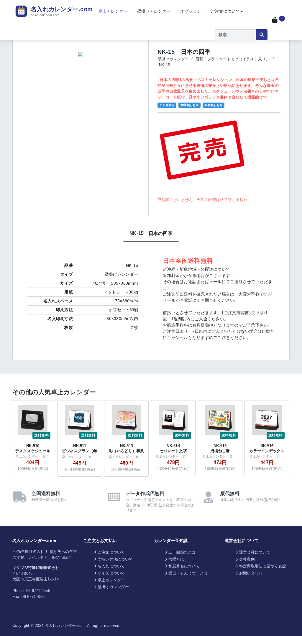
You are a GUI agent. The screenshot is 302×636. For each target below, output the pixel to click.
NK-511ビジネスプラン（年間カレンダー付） (79, 451)
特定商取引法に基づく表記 (262, 566)
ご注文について (225, 11)
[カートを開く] (278, 20)
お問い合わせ (251, 573)
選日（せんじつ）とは (188, 573)
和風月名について (184, 566)
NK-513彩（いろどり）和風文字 (126, 451)
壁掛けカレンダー (154, 11)
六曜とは (176, 559)
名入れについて (111, 566)
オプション (190, 11)
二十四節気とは (182, 552)
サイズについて (111, 573)
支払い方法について (115, 559)
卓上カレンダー (113, 11)
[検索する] (261, 34)
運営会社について (254, 552)
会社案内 (247, 559)
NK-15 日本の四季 (151, 233)
